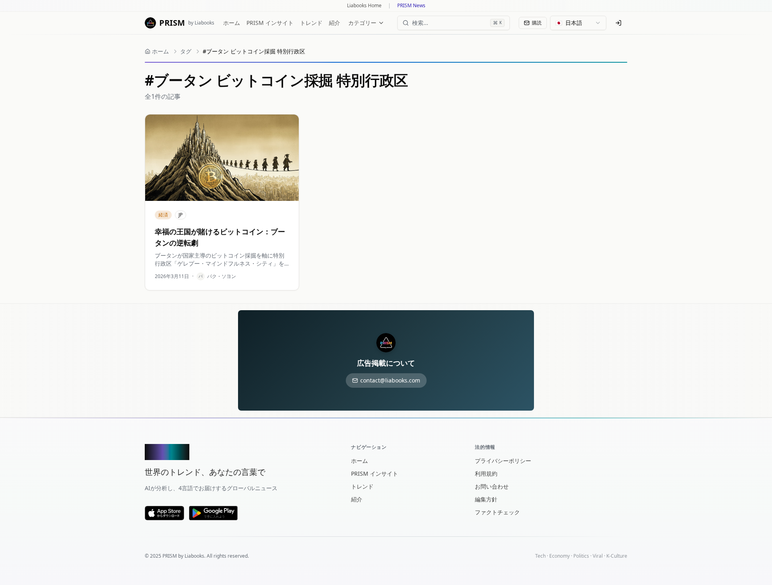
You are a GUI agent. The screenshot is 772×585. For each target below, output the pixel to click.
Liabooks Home (364, 5)
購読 (537, 22)
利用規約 (486, 473)
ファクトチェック (497, 512)
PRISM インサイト (270, 23)
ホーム (231, 23)
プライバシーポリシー (503, 460)
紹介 (334, 23)
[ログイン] (618, 23)
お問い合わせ (492, 486)
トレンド (311, 23)
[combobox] (578, 23)
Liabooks (194, 555)
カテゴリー (362, 23)
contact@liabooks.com (390, 380)
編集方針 (486, 499)
